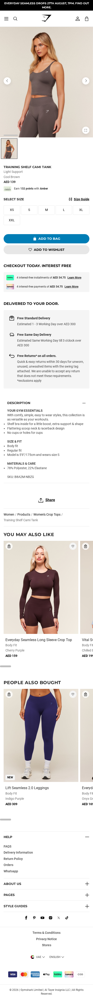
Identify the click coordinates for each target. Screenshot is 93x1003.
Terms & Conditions (46, 932)
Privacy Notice (46, 939)
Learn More (74, 277)
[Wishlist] (73, 546)
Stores (46, 945)
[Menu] (6, 18)
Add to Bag (49, 239)
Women (9, 514)
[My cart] (86, 18)
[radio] (9, 148)
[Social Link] (26, 918)
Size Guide (81, 199)
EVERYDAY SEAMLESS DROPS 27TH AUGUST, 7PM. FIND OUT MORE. (46, 5)
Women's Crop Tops (46, 514)
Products (23, 514)
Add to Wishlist (49, 250)
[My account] (77, 19)
